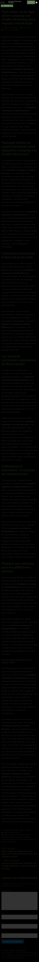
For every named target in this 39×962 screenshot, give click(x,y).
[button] (36, 2)
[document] (19, 481)
